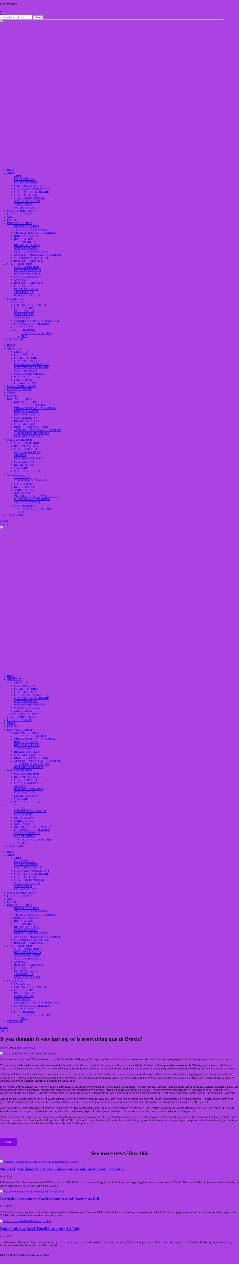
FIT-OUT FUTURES (26, 182)
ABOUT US (14, 173)
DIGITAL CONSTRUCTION (31, 251)
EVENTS (12, 220)
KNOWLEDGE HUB (19, 223)
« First (20, 1254)
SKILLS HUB (15, 298)
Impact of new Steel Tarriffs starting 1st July (40, 1228)
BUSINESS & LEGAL (27, 238)
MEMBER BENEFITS (27, 273)
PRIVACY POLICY (25, 207)
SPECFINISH (15, 339)
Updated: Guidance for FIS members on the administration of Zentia (62, 1169)
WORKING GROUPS (27, 201)
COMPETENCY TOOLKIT (30, 304)
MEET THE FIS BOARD (29, 185)
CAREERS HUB (24, 314)
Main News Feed (26, 1047)
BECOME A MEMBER (27, 270)
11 (34, 1254)
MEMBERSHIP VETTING (29, 198)
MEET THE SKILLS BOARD (31, 191)
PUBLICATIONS (24, 286)
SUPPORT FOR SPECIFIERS (31, 257)
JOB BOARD (22, 317)
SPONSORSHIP (23, 292)
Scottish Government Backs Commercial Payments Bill (49, 1199)
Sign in (4, 524)
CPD (24, 336)
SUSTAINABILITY (25, 242)
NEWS (11, 216)
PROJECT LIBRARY (19, 213)
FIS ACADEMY (23, 308)
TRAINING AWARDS (27, 326)
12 (36, 1254)
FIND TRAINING (24, 330)
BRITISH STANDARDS (28, 260)
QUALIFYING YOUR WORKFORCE (36, 320)
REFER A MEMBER (26, 289)
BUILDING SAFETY (26, 235)
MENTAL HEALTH (26, 248)
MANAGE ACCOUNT (27, 276)
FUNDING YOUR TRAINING (32, 323)
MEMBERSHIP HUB (19, 264)
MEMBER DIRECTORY (21, 210)
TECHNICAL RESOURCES (30, 229)
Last (46, 1254)
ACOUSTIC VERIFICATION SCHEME (37, 254)
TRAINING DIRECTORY (36, 333)
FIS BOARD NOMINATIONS (31, 188)
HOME (11, 169)
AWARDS (20, 279)
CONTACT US (23, 204)
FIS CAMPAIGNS (24, 179)
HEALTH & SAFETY (27, 245)
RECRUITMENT (24, 311)
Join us (4, 520)
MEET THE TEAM (25, 195)
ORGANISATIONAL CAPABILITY (35, 232)
